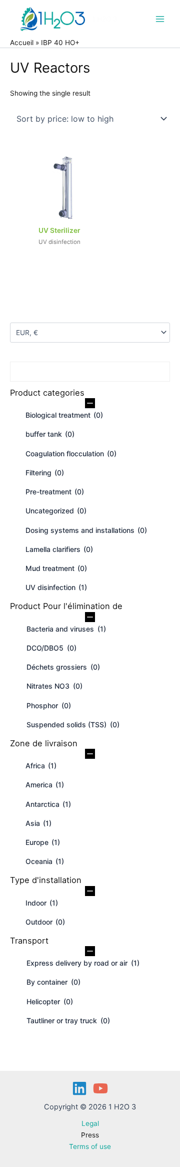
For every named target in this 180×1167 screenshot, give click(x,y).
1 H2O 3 (105, 19)
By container (53, 982)
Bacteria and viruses (66, 629)
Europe (43, 842)
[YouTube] (100, 1088)
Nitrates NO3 (54, 686)
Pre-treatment (55, 491)
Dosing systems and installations (86, 530)
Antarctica (48, 804)
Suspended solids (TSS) (73, 724)
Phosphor (48, 705)
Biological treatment (64, 415)
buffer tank (50, 434)
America (45, 784)
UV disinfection (56, 587)
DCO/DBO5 (51, 648)
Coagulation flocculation (71, 453)
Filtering (45, 472)
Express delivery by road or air (83, 963)
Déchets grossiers (63, 667)
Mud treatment (56, 568)
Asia (39, 823)
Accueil (22, 43)
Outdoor (45, 922)
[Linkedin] (79, 1088)
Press (90, 1135)
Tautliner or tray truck (68, 1020)
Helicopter (49, 1001)
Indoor (42, 903)
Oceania (45, 861)
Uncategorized (56, 510)
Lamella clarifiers (59, 549)
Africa (41, 765)
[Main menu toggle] (160, 19)
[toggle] (90, 403)
